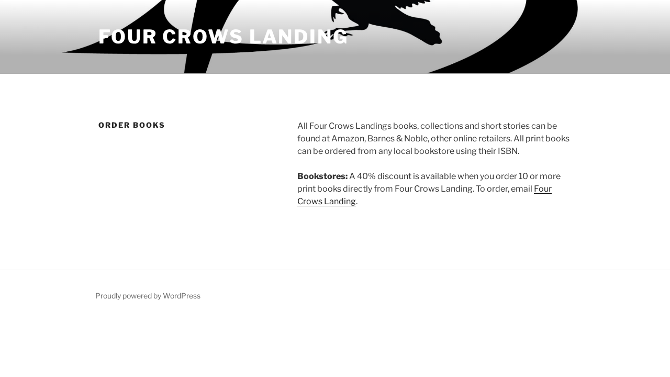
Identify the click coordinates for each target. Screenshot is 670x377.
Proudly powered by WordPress (147, 295)
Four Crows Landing (223, 36)
